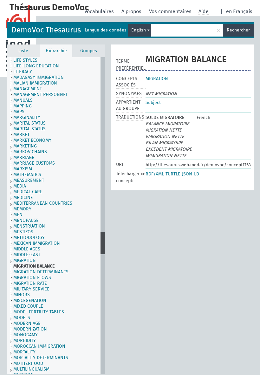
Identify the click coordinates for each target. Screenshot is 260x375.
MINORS (21, 295)
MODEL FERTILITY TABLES (38, 312)
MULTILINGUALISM (31, 369)
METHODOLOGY (29, 237)
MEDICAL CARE (27, 192)
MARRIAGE (23, 157)
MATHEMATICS (27, 175)
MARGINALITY (26, 117)
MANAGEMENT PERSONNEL (40, 94)
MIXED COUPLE (28, 306)
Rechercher (238, 30)
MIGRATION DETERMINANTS (40, 272)
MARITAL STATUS (29, 123)
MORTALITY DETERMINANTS (40, 358)
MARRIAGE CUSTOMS (34, 163)
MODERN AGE (27, 323)
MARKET (21, 135)
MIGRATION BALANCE (34, 266)
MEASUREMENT (28, 180)
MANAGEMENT (27, 89)
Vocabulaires (99, 11)
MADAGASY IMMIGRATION (38, 77)
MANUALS (23, 100)
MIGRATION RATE (30, 283)
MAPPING (22, 106)
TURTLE (173, 174)
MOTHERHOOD (28, 363)
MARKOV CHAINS (30, 152)
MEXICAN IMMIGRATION (36, 243)
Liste (23, 51)
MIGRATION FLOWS (32, 278)
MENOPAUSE (26, 220)
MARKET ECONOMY (32, 140)
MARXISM (22, 169)
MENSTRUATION (29, 226)
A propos (132, 11)
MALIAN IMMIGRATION (35, 83)
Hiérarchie (56, 51)
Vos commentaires (171, 11)
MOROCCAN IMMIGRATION (39, 346)
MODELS (21, 318)
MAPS (18, 112)
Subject (153, 102)
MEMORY (22, 209)
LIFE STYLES (25, 60)
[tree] (56, 215)
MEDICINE (23, 197)
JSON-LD (190, 174)
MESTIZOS (23, 232)
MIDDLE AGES (26, 249)
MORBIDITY (24, 340)
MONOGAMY (25, 335)
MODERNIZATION (30, 329)
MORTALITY (24, 352)
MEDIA (19, 186)
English (139, 30)
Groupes (88, 51)
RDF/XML (155, 174)
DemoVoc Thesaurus (46, 30)
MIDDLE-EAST (26, 255)
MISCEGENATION (29, 300)
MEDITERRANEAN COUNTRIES (42, 203)
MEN (18, 215)
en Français (239, 11)
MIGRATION (24, 260)
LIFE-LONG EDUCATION (36, 66)
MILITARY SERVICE (31, 289)
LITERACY (22, 72)
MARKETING (25, 146)
